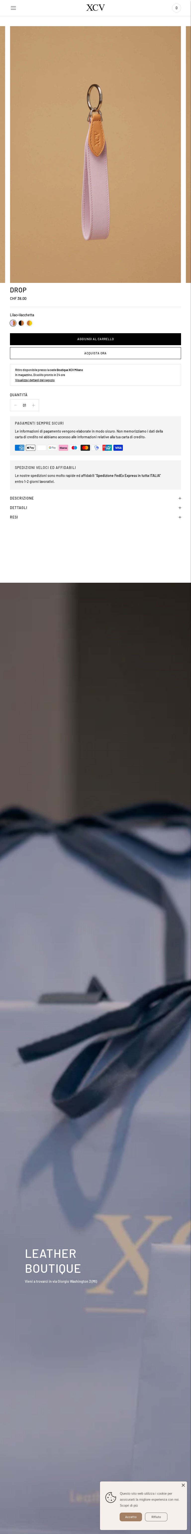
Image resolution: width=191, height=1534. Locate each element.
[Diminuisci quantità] (33, 405)
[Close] (183, 1485)
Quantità (19, 395)
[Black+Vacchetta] (21, 323)
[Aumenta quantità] (15, 405)
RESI (14, 517)
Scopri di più (129, 1505)
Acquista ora (95, 353)
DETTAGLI (18, 508)
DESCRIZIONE (22, 498)
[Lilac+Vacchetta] (13, 323)
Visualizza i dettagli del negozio (35, 380)
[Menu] (13, 7)
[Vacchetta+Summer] (29, 323)
